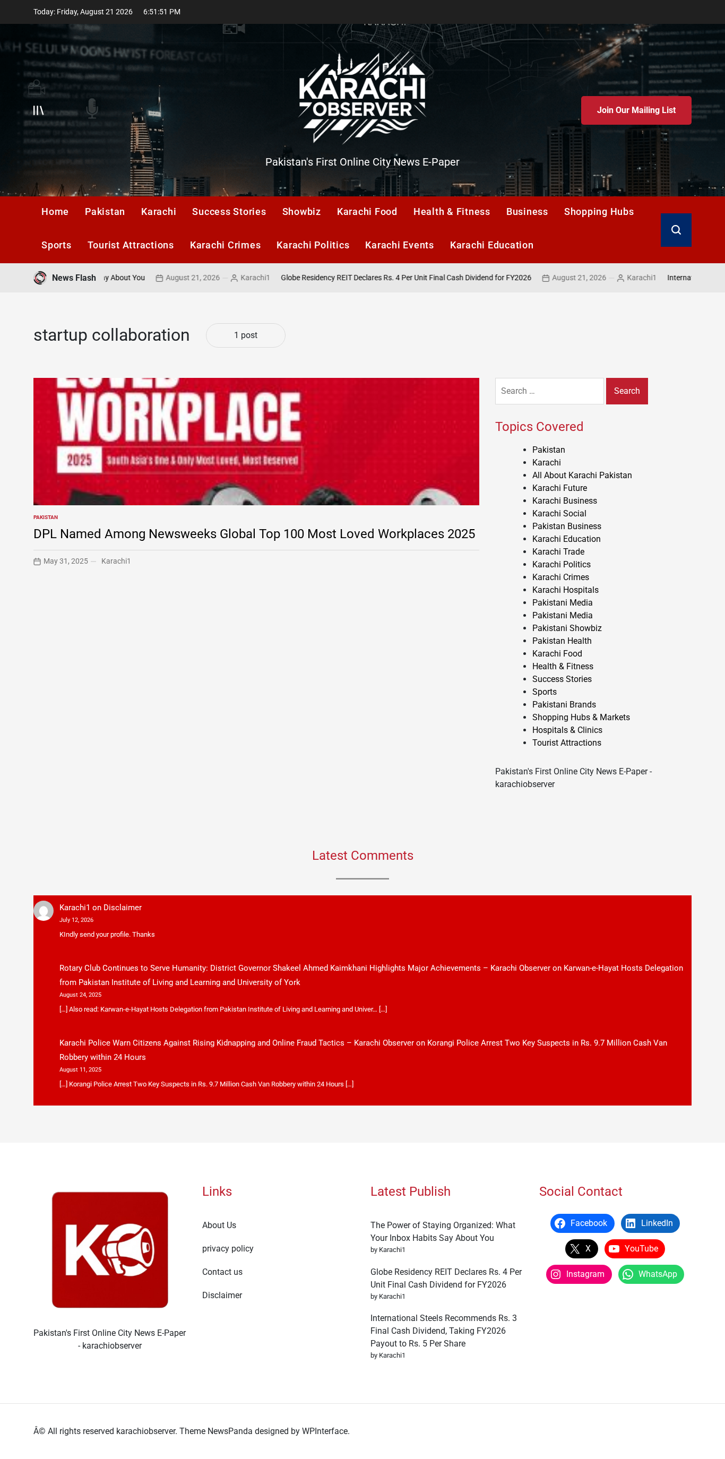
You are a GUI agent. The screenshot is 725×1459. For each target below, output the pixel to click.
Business (527, 211)
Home (55, 211)
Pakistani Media (562, 603)
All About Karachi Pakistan (582, 475)
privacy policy (228, 1249)
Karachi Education (492, 245)
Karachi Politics (313, 245)
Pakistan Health (562, 641)
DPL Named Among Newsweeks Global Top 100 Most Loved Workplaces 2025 (254, 533)
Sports (56, 245)
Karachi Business (564, 501)
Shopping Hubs (599, 211)
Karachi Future (559, 488)
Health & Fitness (451, 211)
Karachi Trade (558, 552)
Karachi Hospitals (565, 590)
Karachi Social (559, 513)
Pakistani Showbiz (567, 628)
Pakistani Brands (564, 705)
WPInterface (325, 1431)
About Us (219, 1225)
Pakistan (105, 211)
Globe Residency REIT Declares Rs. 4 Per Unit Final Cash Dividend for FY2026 (356, 277)
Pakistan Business (566, 526)
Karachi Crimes (225, 245)
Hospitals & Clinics (567, 730)
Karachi (158, 211)
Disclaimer (122, 907)
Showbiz (301, 211)
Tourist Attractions (131, 245)
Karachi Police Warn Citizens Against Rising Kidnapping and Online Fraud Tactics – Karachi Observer (236, 1043)
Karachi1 (206, 277)
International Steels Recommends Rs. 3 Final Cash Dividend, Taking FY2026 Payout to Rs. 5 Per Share (443, 1331)
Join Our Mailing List (636, 110)
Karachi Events (399, 245)
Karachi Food (367, 211)
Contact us (222, 1272)
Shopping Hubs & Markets (581, 717)
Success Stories (229, 211)
